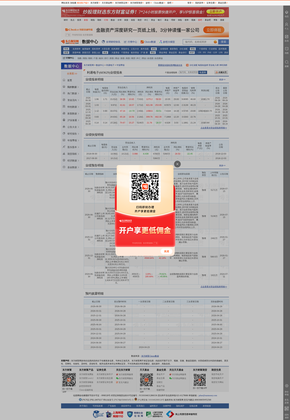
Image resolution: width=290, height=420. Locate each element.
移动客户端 (82, 3)
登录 (189, 3)
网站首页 (65, 3)
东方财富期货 (136, 3)
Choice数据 (158, 3)
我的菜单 (199, 3)
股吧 (169, 3)
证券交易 (211, 3)
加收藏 (73, 3)
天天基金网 (107, 3)
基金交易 (222, 3)
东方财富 (94, 3)
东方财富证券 (121, 3)
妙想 (148, 3)
